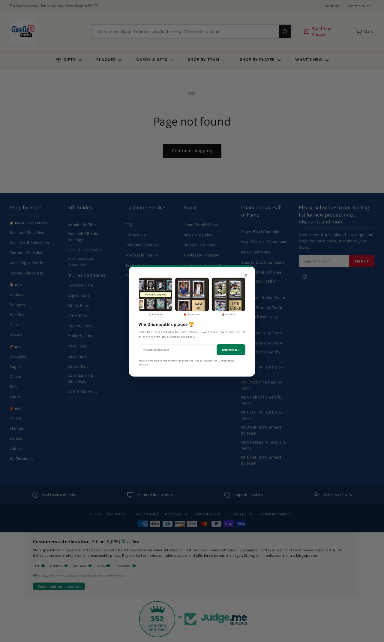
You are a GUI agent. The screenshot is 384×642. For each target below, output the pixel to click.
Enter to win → (231, 349)
